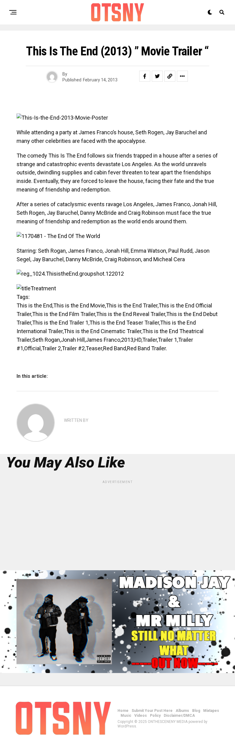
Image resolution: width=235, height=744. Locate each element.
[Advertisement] (117, 527)
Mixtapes (211, 711)
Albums (182, 711)
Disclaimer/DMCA (179, 715)
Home (123, 711)
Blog (196, 711)
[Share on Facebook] (144, 76)
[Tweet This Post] (157, 76)
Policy (155, 715)
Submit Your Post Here (152, 711)
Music (126, 715)
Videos (140, 715)
